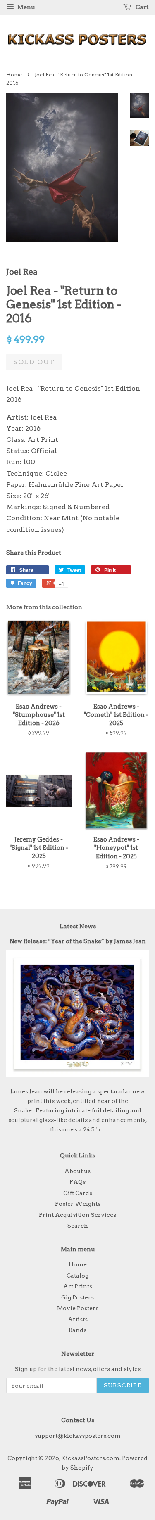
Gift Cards (77, 1193)
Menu (25, 7)
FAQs (77, 1182)
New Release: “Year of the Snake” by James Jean (78, 941)
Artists (78, 1319)
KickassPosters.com (90, 1458)
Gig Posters (77, 1297)
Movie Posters (77, 1308)
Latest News (78, 926)
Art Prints (77, 1286)
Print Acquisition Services (77, 1215)
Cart (141, 7)
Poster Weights (77, 1203)
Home (14, 74)
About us (77, 1171)
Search (77, 1225)
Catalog (77, 1275)
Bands (77, 1330)
